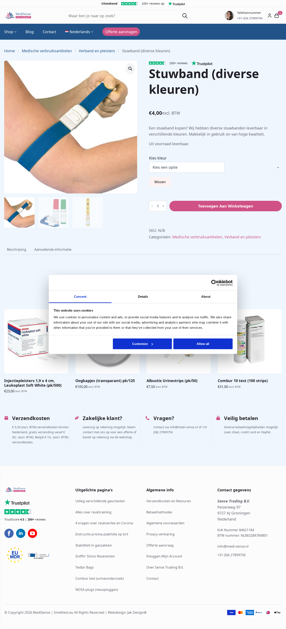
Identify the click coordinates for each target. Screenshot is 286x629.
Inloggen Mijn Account (164, 556)
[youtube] (32, 533)
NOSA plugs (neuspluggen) (96, 589)
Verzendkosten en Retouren (168, 501)
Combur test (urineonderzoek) (99, 578)
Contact (49, 32)
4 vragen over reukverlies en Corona (104, 523)
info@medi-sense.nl (233, 546)
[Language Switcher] (91, 32)
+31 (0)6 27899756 (231, 555)
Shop (8, 32)
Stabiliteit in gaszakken (93, 545)
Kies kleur (157, 158)
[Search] (184, 15)
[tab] (16, 249)
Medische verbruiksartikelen (47, 50)
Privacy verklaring (160, 534)
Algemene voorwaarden (165, 523)
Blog (30, 32)
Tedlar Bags (84, 567)
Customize (140, 344)
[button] (130, 68)
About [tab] (205, 296)
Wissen (160, 182)
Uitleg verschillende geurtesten (100, 501)
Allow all (203, 344)
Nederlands (80, 32)
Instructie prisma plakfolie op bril (101, 534)
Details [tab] (143, 296)
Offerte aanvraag (160, 545)
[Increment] (163, 206)
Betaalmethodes (159, 512)
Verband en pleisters (97, 50)
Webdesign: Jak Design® (127, 612)
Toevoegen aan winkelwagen (225, 206)
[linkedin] (20, 533)
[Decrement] (152, 206)
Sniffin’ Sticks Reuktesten (95, 556)
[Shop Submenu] (15, 32)
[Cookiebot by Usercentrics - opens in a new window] (214, 283)
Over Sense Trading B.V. (165, 567)
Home (9, 50)
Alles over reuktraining (93, 512)
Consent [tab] (80, 296)
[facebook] (9, 533)
